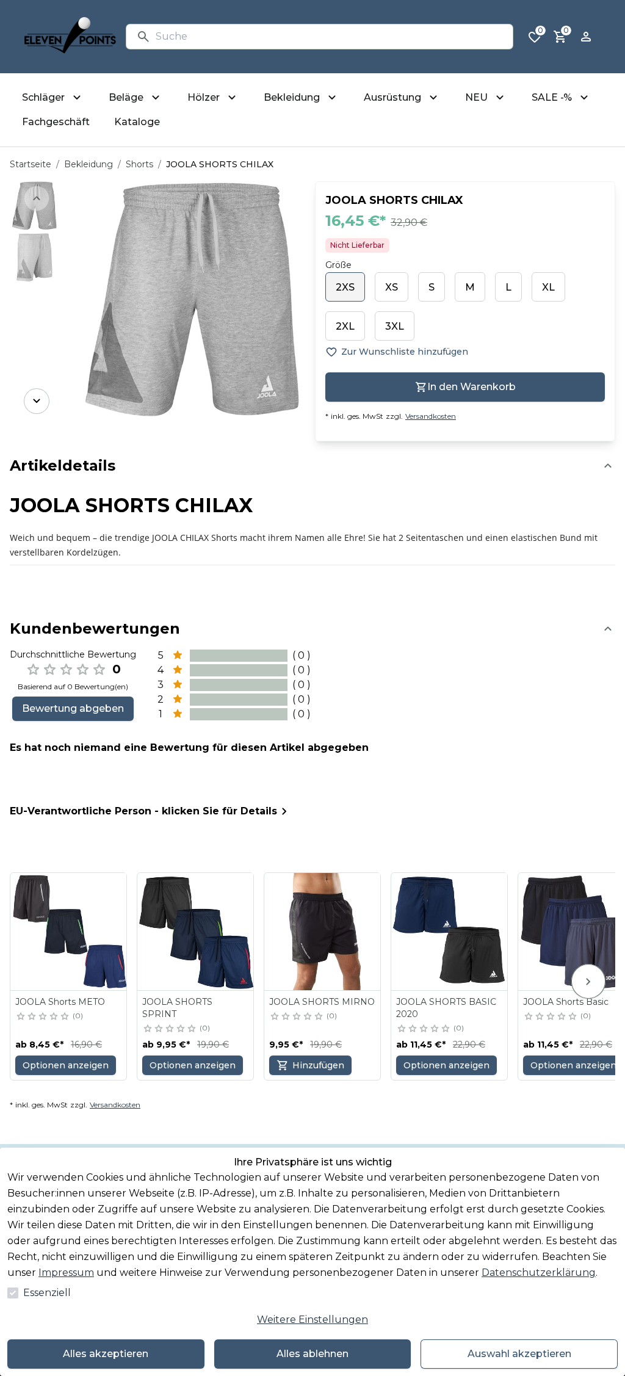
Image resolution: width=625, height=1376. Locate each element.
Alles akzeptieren (105, 1354)
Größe (338, 264)
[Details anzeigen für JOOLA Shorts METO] (69, 931)
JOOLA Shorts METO (60, 1001)
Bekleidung (88, 164)
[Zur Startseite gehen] (70, 36)
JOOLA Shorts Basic (566, 1001)
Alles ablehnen (312, 1354)
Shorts (139, 164)
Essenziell (47, 1292)
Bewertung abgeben (73, 708)
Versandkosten (430, 416)
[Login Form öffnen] (586, 36)
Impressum (66, 1272)
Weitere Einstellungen (312, 1319)
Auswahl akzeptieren (519, 1354)
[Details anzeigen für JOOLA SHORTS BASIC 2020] (449, 931)
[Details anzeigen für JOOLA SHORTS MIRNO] (322, 931)
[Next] (36, 401)
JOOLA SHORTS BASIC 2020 (446, 1007)
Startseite (30, 164)
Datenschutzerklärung (539, 1272)
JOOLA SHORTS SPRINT (177, 1007)
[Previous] (36, 198)
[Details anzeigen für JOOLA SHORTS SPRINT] (196, 931)
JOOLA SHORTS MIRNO (322, 1001)
